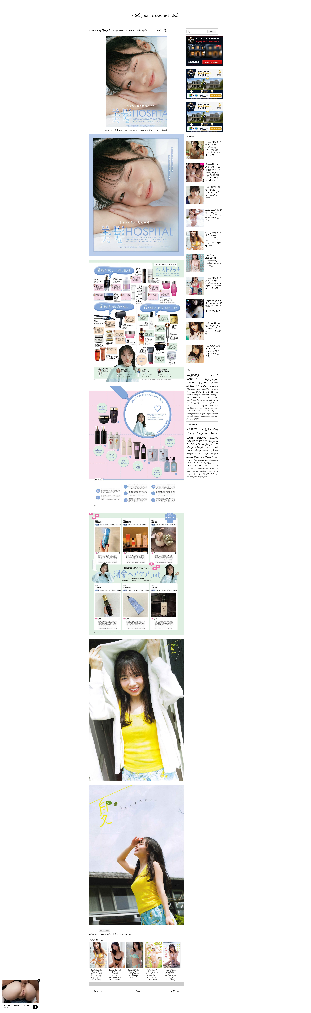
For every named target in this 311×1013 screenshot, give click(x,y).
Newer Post (97, 991)
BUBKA (203, 453)
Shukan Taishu (206, 471)
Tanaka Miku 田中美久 (110, 934)
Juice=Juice (190, 392)
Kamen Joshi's (213, 408)
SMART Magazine (194, 465)
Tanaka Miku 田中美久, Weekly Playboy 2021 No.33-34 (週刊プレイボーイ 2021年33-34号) (213, 148)
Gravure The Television (195, 468)
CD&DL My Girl (211, 468)
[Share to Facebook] (107, 930)
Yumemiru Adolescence (210, 403)
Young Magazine (125, 934)
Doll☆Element (198, 411)
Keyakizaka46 (211, 379)
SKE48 (202, 382)
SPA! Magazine (210, 441)
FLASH (191, 429)
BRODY (189, 463)
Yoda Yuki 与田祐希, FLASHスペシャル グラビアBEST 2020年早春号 (213, 328)
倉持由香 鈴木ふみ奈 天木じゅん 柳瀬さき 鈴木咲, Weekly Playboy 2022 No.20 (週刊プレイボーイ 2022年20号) (213, 172)
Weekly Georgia (212, 474)
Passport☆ (203, 413)
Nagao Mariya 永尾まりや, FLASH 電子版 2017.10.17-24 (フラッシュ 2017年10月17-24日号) (213, 305)
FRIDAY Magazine (207, 437)
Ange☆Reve (210, 413)
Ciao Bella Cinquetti (192, 416)
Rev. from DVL (195, 397)
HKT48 (97, 934)
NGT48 (214, 382)
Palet (197, 413)
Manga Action (211, 456)
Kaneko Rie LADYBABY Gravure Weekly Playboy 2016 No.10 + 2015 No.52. (213, 260)
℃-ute (199, 400)
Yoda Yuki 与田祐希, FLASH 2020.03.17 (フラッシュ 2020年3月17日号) (213, 192)
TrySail (207, 411)
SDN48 (196, 419)
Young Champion (195, 447)
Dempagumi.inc (203, 389)
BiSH (216, 413)
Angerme (215, 389)
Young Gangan (205, 444)
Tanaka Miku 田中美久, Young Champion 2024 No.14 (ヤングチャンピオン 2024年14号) (213, 239)
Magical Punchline (201, 394)
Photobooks (213, 460)
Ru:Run (191, 419)
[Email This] (100, 930)
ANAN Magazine (211, 463)
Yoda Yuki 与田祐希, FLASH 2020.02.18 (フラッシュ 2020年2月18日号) (213, 351)
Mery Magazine (202, 476)
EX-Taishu (191, 444)
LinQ (188, 411)
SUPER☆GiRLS (196, 385)
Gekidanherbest (204, 416)
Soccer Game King (200, 474)
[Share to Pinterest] (109, 930)
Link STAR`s (212, 397)
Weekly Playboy (208, 429)
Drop (196, 408)
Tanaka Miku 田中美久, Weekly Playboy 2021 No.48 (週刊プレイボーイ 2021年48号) (213, 283)
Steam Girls (203, 408)
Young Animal (201, 450)
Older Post (176, 991)
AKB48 (213, 375)
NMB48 (191, 379)
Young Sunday (211, 465)
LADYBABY (191, 400)
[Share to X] (104, 930)
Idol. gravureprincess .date (155, 15)
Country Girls (207, 400)
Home (137, 991)
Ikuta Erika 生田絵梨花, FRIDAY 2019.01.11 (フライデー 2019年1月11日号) (213, 215)
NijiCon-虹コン (203, 392)
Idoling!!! (214, 394)
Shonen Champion (194, 456)
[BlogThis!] (102, 930)
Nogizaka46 (194, 375)
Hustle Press (198, 463)
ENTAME (197, 441)
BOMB (214, 453)
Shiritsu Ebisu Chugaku (196, 405)
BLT (188, 441)
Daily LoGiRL (192, 471)
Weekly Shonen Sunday (197, 460)
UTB (215, 444)
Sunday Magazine (191, 476)
